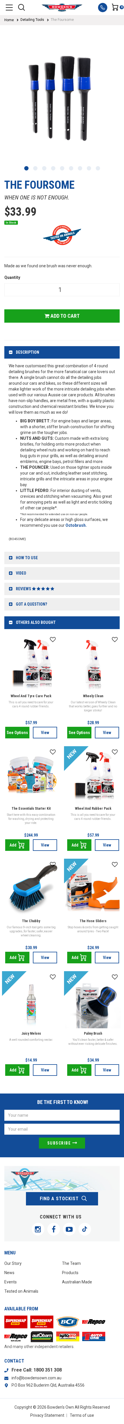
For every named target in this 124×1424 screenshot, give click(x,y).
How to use (27, 557)
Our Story (13, 1263)
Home (9, 20)
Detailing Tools (32, 20)
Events (10, 1282)
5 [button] (62, 168)
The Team (71, 1263)
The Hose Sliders (93, 921)
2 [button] (35, 168)
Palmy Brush (93, 1033)
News (9, 1272)
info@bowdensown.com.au (36, 1378)
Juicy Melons (31, 1033)
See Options (17, 732)
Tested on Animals (21, 1291)
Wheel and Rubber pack (93, 809)
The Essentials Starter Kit (31, 809)
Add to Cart (64, 316)
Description (27, 352)
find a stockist (59, 1198)
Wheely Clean (93, 696)
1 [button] (26, 168)
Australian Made (77, 1282)
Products (70, 1272)
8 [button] (89, 168)
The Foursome (62, 20)
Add (13, 845)
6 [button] (71, 168)
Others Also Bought (36, 622)
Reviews (24, 588)
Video (21, 573)
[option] (62, 99)
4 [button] (53, 168)
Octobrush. (76, 525)
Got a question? (31, 604)
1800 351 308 (47, 1370)
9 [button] (98, 168)
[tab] (62, 352)
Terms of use (82, 1415)
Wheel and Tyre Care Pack (31, 696)
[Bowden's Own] (61, 7)
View (45, 732)
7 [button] (80, 168)
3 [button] (44, 168)
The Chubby (31, 921)
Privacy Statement (47, 1415)
